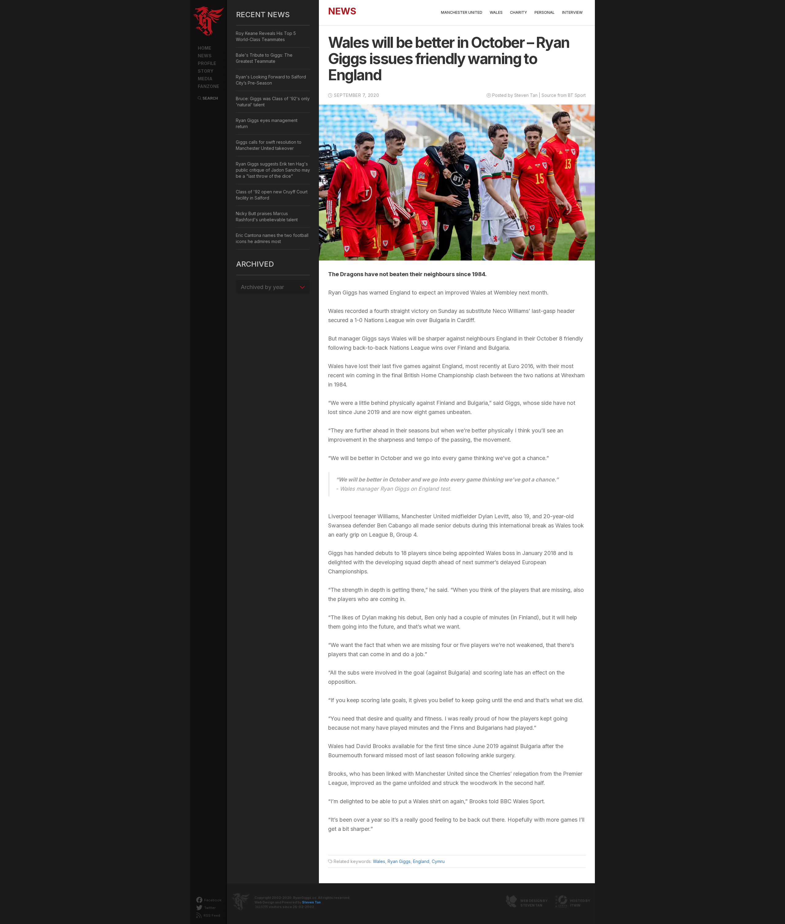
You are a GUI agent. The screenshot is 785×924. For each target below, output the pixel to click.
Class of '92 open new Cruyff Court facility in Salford (272, 194)
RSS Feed (211, 915)
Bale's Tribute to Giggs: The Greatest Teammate (264, 58)
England (421, 861)
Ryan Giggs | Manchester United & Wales (208, 21)
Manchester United (461, 12)
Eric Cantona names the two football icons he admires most (272, 238)
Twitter (209, 908)
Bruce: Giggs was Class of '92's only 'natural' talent (273, 101)
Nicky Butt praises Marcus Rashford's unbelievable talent (267, 216)
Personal (544, 12)
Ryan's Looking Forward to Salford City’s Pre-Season (271, 80)
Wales (496, 12)
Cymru (438, 861)
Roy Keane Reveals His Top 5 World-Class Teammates (266, 36)
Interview (572, 12)
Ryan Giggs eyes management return (266, 123)
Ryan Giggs (399, 861)
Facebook (212, 900)
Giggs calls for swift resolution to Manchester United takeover (268, 145)
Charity (518, 12)
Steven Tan (311, 902)
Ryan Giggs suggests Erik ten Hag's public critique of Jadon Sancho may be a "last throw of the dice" (273, 170)
